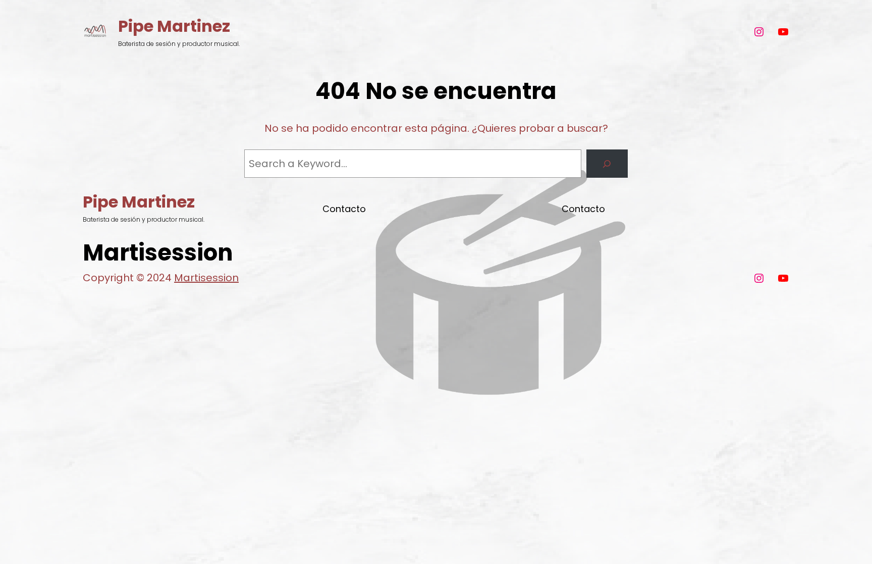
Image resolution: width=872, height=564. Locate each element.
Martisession (206, 278)
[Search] (607, 163)
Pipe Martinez (174, 26)
